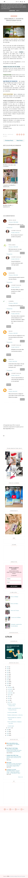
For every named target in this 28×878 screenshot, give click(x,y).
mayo (9, 698)
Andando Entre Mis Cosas (12, 755)
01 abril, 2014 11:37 (15, 347)
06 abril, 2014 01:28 (13, 391)
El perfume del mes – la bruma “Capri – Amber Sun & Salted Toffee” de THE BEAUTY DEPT (13, 772)
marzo (9, 702)
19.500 (18, 809)
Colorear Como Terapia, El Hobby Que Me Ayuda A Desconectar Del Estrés (14, 757)
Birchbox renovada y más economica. (9, 165)
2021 (8, 672)
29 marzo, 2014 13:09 (13, 246)
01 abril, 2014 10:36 (13, 361)
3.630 (12, 809)
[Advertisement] (14, 442)
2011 (8, 733)
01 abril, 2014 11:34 (15, 259)
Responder (22, 226)
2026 (8, 666)
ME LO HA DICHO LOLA (12, 743)
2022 (8, 670)
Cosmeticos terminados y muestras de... (9, 185)
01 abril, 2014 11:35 (15, 375)
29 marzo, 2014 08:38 (13, 222)
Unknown (12, 273)
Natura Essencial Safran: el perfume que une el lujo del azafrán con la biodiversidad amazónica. (14, 750)
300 (23, 809)
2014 (8, 685)
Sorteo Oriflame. (14, 596)
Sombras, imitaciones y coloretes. (15, 715)
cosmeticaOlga (11, 22)
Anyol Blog (12, 220)
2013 (8, 729)
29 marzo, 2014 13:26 (13, 275)
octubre (9, 691)
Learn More (12, 10)
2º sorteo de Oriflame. (16, 617)
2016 (8, 681)
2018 (8, 678)
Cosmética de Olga (13, 876)
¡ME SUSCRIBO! (14, 586)
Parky (10, 389)
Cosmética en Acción (11, 769)
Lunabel (11, 301)
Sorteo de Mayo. (14, 603)
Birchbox (5, 136)
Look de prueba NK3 (12, 712)
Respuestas (9, 227)
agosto (9, 694)
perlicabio (12, 244)
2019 (8, 676)
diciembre (10, 687)
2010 (8, 735)
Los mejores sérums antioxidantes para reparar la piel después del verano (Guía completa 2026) (14, 765)
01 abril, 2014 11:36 (15, 313)
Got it (17, 10)
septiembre (10, 692)
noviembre (10, 689)
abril (9, 700)
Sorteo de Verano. (15, 610)
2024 (8, 668)
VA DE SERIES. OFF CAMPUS (13, 744)
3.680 (7, 809)
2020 (8, 674)
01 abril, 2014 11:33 (15, 232)
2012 (8, 731)
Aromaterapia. (11, 726)
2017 (8, 679)
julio (9, 696)
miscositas (9, 762)
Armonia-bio (14, 16)
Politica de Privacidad (21, 876)
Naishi (11, 331)
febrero (9, 727)
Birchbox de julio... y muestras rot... (8, 206)
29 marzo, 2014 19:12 (13, 333)
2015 (8, 683)
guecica (11, 359)
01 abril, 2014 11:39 (15, 287)
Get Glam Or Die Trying (12, 748)
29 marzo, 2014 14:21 (13, 303)
